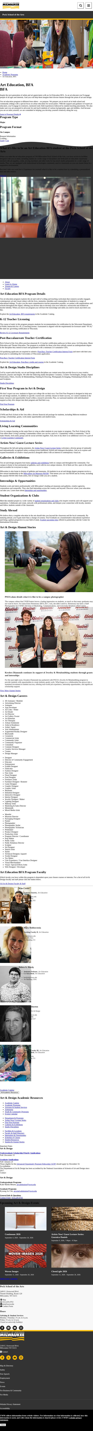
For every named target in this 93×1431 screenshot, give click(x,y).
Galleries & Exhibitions (14, 1125)
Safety (2, 1370)
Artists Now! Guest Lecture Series (48, 448)
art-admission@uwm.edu (26, 1185)
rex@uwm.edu (29, 1056)
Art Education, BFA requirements (22, 314)
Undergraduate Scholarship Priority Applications (20, 1153)
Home (4, 72)
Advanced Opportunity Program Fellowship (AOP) (36, 1164)
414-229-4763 (17, 1198)
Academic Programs (10, 75)
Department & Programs (14, 1118)
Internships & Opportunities (15, 1135)
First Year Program (7, 404)
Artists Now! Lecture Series (15, 1120)
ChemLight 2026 (59, 1271)
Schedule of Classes (12, 1138)
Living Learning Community (12, 438)
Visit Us (3, 176)
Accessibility (5, 1408)
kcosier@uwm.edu (30, 897)
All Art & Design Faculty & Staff (12, 884)
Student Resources (12, 1140)
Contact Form (5, 1198)
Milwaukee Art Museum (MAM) (36, 473)
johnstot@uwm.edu (30, 1015)
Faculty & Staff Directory (14, 1133)
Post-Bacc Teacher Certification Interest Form (55, 352)
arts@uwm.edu (8, 1304)
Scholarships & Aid (7, 421)
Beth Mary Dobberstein (30, 928)
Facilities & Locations (13, 1131)
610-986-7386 (28, 1017)
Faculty (8, 289)
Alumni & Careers (12, 286)
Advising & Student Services (16, 1107)
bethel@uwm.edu (30, 936)
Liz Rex (22, 1046)
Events (2, 1386)
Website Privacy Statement (10, 1404)
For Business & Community (10, 1390)
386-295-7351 (28, 938)
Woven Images (12, 1271)
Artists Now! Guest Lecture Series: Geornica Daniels (67, 1235)
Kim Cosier (24, 888)
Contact (5, 1352)
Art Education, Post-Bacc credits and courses (26, 362)
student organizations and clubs (47, 501)
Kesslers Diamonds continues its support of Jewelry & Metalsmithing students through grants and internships (49, 674)
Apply (2, 141)
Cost (7, 141)
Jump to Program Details (9, 114)
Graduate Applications (9, 1160)
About (7, 282)
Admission (9, 1110)
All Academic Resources (9, 1092)
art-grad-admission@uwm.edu (25, 1191)
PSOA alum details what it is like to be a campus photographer (34, 597)
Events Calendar (11, 1114)
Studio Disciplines (7, 383)
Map (4, 1300)
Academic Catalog (7, 1090)
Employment (5, 1378)
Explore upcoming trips (49, 520)
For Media (4, 1395)
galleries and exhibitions (40, 463)
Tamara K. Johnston (28, 1006)
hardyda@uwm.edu (30, 977)
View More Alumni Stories (10, 691)
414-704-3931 (28, 899)
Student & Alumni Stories (14, 1142)
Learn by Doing (11, 284)
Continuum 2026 (12, 1234)
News (2, 1382)
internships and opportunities (36, 490)
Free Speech (4, 1374)
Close (3, 1425)
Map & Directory (6, 1366)
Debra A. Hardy (26, 967)
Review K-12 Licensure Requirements (14, 333)
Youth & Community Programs (17, 1112)
